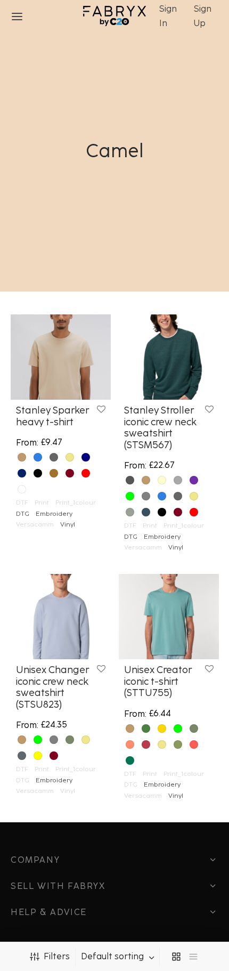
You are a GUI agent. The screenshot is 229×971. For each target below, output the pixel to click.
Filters (57, 956)
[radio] (22, 457)
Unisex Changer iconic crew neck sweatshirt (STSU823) (52, 687)
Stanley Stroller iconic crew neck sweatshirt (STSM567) (160, 427)
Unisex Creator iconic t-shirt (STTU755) (158, 681)
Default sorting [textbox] (112, 956)
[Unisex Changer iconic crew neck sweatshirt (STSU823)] (61, 616)
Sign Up (202, 16)
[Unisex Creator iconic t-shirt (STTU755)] (169, 616)
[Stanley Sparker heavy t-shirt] (61, 357)
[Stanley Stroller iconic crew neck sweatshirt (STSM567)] (169, 357)
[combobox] (119, 956)
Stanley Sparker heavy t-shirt (52, 416)
